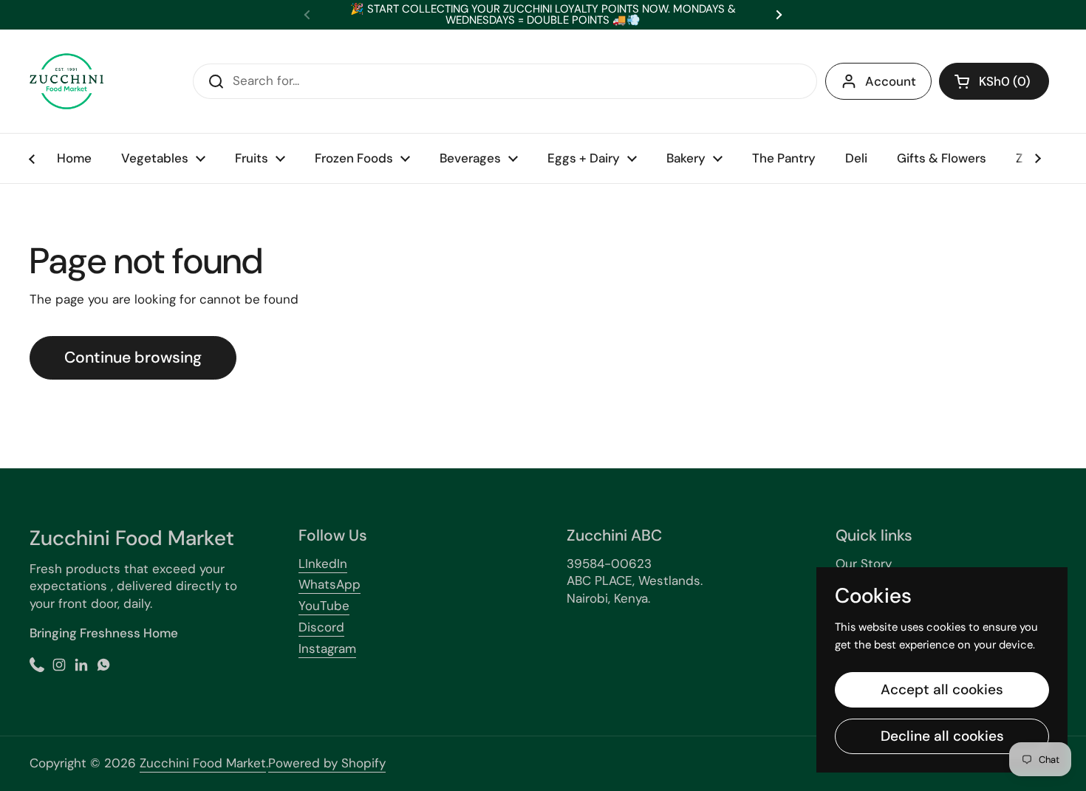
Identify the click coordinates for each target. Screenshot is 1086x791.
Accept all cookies (942, 689)
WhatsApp (329, 584)
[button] (994, 81)
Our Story (864, 563)
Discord (321, 627)
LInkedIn (322, 563)
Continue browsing (133, 357)
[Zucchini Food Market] (66, 81)
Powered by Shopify (327, 763)
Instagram (327, 648)
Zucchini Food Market (203, 763)
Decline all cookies (942, 736)
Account (890, 81)
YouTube (323, 605)
